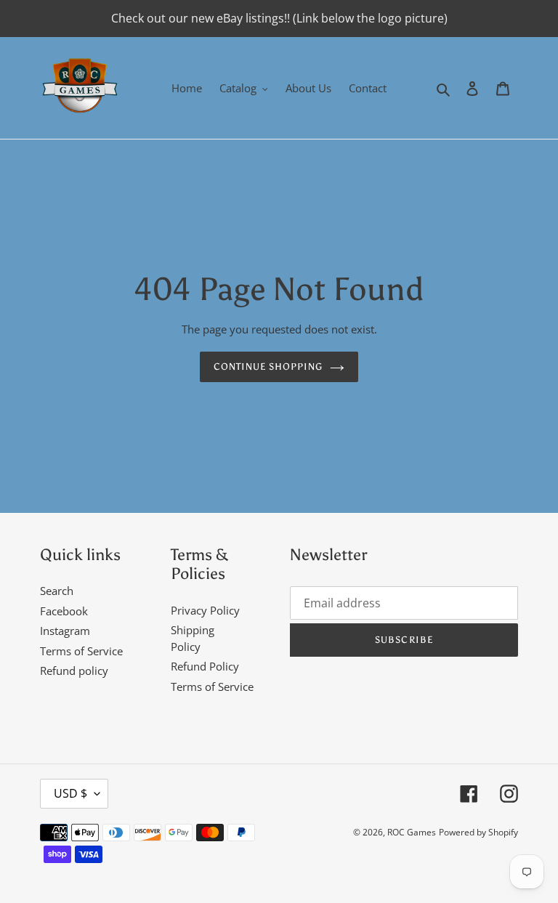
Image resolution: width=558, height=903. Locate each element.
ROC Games (411, 832)
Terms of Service (81, 651)
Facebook (64, 611)
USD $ (70, 793)
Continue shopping (268, 366)
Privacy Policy (205, 610)
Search (56, 590)
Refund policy (74, 670)
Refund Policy (205, 666)
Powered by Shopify (478, 832)
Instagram (65, 630)
